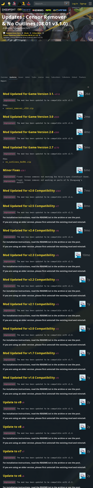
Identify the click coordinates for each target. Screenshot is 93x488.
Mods (26, 33)
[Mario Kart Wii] (28, 3)
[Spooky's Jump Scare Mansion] (19, 3)
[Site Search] (67, 3)
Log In (75, 3)
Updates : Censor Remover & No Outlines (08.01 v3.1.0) (22, 37)
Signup (83, 3)
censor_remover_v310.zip (19, 108)
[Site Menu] (90, 3)
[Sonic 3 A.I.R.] (23, 3)
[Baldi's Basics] (9, 3)
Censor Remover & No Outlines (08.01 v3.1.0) (20, 35)
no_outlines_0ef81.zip (18, 162)
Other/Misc (36, 33)
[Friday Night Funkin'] (14, 3)
